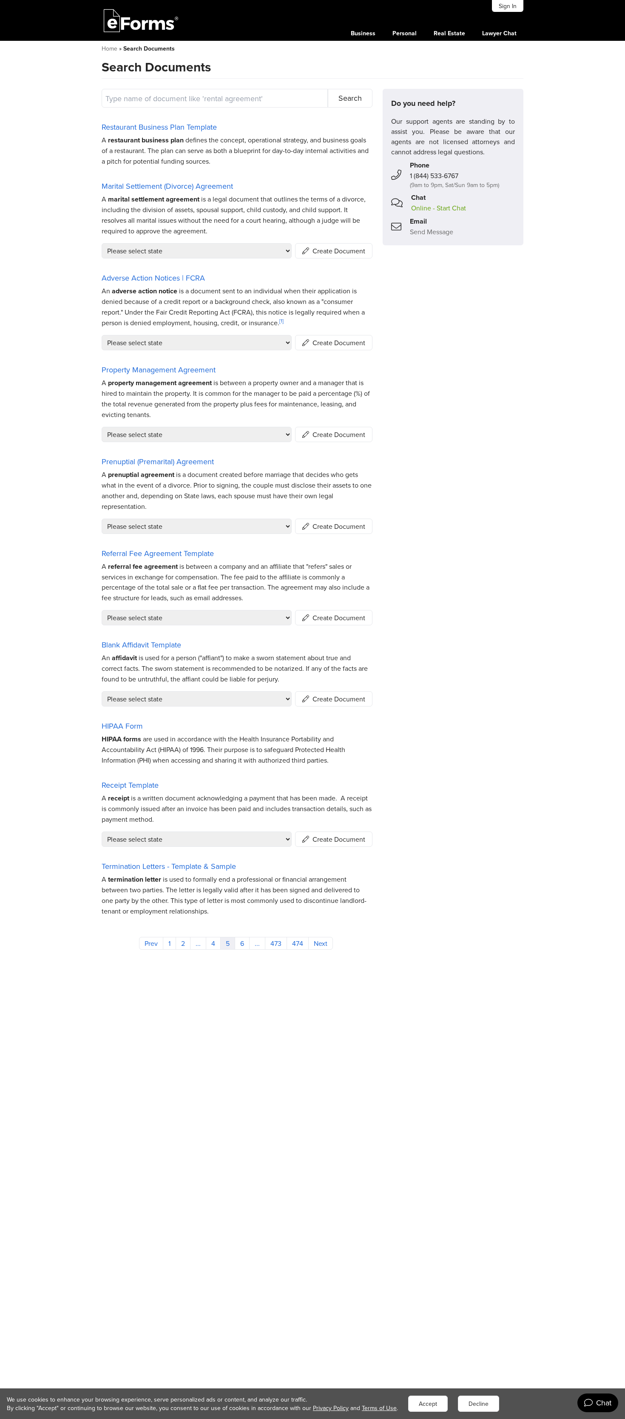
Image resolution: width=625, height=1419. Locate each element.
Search (350, 98)
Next (320, 943)
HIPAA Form (122, 726)
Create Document (338, 250)
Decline (479, 1403)
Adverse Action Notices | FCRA (153, 277)
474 (297, 943)
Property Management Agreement (159, 369)
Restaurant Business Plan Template (159, 127)
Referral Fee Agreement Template (158, 553)
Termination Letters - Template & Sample (169, 866)
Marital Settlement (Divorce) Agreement (167, 186)
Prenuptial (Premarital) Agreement (158, 461)
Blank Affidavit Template (141, 644)
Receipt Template (130, 785)
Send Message (431, 231)
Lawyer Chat (499, 33)
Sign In (508, 6)
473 (275, 943)
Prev (151, 943)
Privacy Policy (331, 1408)
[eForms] (141, 20)
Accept (428, 1403)
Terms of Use (379, 1408)
